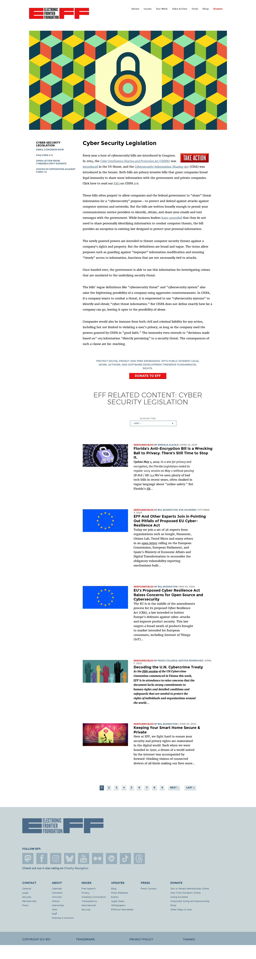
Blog (113, 888)
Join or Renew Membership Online (189, 888)
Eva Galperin (187, 510)
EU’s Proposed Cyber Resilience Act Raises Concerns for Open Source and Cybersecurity (168, 594)
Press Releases (119, 892)
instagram (55, 858)
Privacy (85, 892)
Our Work (162, 9)
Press (25, 905)
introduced (90, 166)
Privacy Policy (141, 939)
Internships (58, 905)
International (89, 905)
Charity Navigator (76, 868)
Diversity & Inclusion (63, 917)
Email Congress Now (50, 149)
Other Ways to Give (181, 909)
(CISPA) (135, 161)
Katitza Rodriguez (191, 660)
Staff (54, 913)
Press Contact (149, 888)
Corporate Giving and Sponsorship (190, 901)
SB (148, 488)
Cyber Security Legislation (48, 144)
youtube (83, 858)
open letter (149, 543)
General (26, 888)
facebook (41, 858)
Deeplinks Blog (144, 444)
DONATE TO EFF (148, 376)
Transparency (89, 901)
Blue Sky (69, 858)
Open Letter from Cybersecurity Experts (51, 162)
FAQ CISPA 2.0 (44, 155)
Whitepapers (118, 905)
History (56, 901)
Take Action (179, 9)
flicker (97, 858)
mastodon (27, 858)
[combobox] (153, 423)
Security (26, 896)
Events (114, 896)
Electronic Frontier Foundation (59, 15)
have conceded (171, 217)
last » (190, 787)
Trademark (85, 939)
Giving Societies (179, 896)
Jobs (54, 909)
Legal (25, 892)
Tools (195, 9)
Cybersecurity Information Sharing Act (162, 166)
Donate (218, 9)
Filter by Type (148, 418)
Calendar (57, 888)
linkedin (111, 858)
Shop (206, 9)
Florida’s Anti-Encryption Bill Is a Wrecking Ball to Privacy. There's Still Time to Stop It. (173, 453)
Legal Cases (118, 901)
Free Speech (89, 888)
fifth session (150, 671)
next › (174, 787)
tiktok (125, 858)
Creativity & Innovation (94, 896)
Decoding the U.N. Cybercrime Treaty (169, 667)
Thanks (189, 939)
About (135, 9)
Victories (57, 896)
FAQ (116, 183)
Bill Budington (168, 510)
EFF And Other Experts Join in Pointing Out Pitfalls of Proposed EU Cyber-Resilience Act (170, 520)
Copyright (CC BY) (36, 939)
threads (139, 858)
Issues (148, 9)
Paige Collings (167, 660)
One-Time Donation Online (185, 892)
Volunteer (57, 892)
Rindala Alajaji (168, 444)
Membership (29, 901)
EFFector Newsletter (122, 909)
